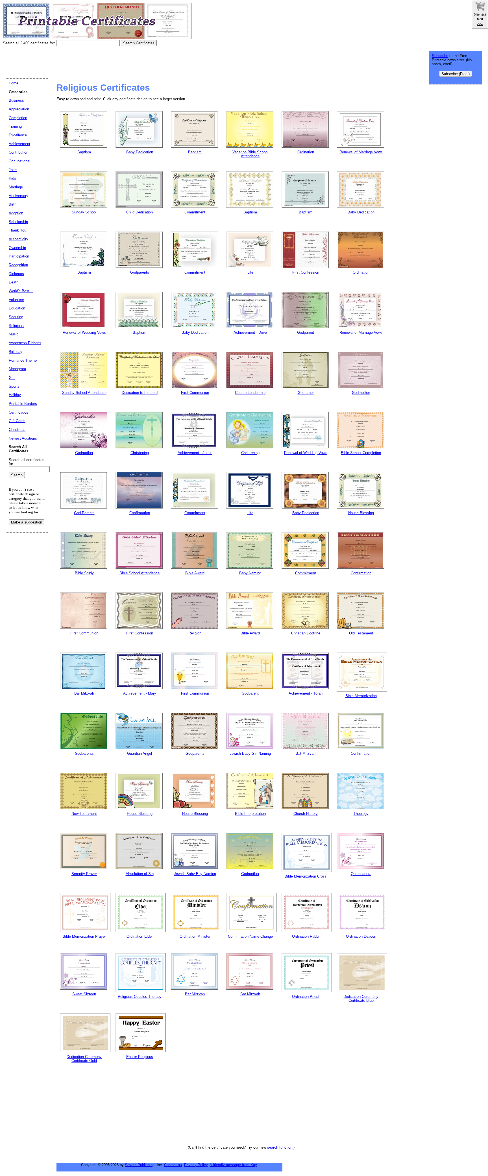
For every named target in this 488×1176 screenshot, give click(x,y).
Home (13, 83)
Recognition (18, 265)
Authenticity (18, 239)
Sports (14, 386)
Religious (16, 326)
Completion (18, 118)
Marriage (16, 187)
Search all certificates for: (26, 462)
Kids (12, 178)
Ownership (17, 248)
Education (17, 308)
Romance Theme (23, 360)
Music (14, 334)
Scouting (16, 317)
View (480, 24)
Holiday (15, 395)
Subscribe (440, 56)
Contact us (173, 1165)
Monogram (17, 369)
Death (13, 282)
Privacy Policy (196, 1165)
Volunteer (16, 300)
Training (15, 126)
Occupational (19, 161)
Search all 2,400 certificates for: (29, 43)
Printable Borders (23, 404)
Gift (12, 378)
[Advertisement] (105, 60)
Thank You (17, 230)
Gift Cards (17, 421)
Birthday (15, 352)
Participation (19, 256)
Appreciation (19, 109)
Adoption (16, 213)
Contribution (18, 152)
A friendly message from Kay (233, 1165)
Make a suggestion (26, 522)
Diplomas (16, 274)
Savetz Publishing (139, 1165)
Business (16, 100)
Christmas (17, 429)
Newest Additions (23, 438)
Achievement (19, 144)
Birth (12, 204)
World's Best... (21, 291)
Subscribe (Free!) (455, 74)
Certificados (18, 412)
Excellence (18, 135)
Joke (13, 170)
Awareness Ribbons (25, 343)
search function (279, 1147)
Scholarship (18, 222)
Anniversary (18, 196)
